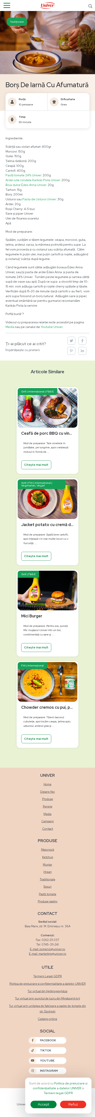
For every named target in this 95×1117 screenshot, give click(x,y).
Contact (47, 829)
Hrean (48, 872)
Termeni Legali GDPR (47, 976)
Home (47, 784)
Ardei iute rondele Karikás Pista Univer (33, 180)
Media (10, 327)
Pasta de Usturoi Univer (39, 199)
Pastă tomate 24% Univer (23, 175)
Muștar (47, 865)
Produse (47, 799)
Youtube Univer (52, 327)
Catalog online (47, 1019)
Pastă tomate (47, 894)
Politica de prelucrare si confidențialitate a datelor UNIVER (48, 984)
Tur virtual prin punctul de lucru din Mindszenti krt (47, 998)
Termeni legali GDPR (58, 1093)
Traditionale (47, 879)
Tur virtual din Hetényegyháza (47, 991)
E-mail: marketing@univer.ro (47, 954)
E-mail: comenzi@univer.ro (47, 949)
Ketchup (47, 857)
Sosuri (47, 887)
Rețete (47, 806)
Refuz (73, 1104)
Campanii (47, 821)
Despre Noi (47, 792)
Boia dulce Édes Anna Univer (26, 185)
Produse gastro (47, 901)
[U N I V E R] (47, 5)
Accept (43, 1104)
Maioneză (47, 850)
